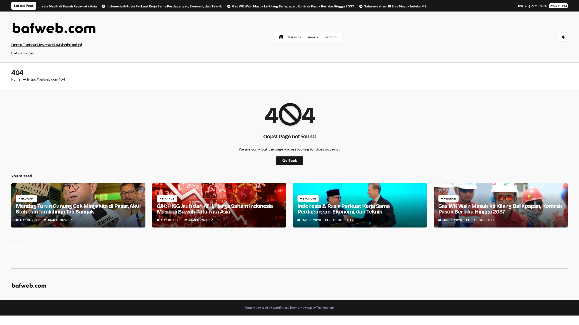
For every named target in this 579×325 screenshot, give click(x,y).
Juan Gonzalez (59, 220)
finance (168, 198)
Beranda (294, 37)
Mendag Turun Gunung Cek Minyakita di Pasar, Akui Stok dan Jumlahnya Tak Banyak (78, 209)
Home (16, 79)
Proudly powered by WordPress (266, 308)
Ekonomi (330, 37)
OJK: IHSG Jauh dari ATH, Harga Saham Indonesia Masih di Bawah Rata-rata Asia (215, 209)
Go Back (289, 160)
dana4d (17, 253)
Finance (313, 37)
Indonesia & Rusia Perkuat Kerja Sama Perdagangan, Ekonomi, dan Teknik (343, 209)
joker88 (17, 246)
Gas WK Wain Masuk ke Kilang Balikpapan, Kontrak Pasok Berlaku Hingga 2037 (500, 209)
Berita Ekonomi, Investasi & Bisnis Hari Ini (46, 44)
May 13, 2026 (30, 220)
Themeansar (325, 308)
